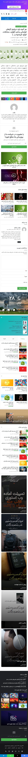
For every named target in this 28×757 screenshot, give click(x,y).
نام (26, 270)
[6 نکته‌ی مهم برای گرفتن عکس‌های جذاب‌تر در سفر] (5, 700)
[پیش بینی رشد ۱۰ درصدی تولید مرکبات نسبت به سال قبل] (5, 705)
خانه (25, 23)
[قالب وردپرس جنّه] (14, 14)
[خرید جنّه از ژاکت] (14, 18)
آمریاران (6, 745)
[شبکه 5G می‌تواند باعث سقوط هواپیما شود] (23, 695)
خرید (6, 748)
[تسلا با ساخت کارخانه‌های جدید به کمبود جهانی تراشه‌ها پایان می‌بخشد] (23, 369)
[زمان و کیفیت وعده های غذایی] (7, 196)
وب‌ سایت (25, 282)
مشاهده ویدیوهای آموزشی (14, 7)
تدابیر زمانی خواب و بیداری (22, 201)
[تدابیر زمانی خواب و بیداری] (21, 196)
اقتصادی (13, 748)
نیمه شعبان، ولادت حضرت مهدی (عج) (10, 361)
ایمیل (25, 276)
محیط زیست (18, 26)
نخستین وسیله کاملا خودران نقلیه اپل (7, 388)
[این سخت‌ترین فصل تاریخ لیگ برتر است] (5, 695)
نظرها (4, 339)
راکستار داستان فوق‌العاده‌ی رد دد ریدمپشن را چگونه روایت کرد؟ (11, 355)
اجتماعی (21, 23)
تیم (16, 748)
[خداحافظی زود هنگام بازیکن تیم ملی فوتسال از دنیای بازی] (23, 351)
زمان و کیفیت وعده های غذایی (7, 201)
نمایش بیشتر (14, 93)
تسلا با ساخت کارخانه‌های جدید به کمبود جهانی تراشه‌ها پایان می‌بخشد (10, 367)
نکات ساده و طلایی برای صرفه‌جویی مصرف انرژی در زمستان (22, 214)
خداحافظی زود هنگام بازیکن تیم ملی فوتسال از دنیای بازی (11, 349)
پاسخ (19, 242)
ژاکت (24, 40)
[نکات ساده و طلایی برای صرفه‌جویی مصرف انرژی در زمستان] (21, 208)
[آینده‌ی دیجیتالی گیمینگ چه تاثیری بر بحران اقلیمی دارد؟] (14, 705)
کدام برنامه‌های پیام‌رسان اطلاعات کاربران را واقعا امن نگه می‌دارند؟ (21, 389)
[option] (14, 416)
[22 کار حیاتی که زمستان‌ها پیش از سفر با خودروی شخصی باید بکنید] (7, 208)
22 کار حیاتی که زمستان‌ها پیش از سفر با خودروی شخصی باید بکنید (7, 214)
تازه (13, 339)
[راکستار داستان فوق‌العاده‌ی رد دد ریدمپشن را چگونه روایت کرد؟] (14, 700)
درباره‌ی (19, 748)
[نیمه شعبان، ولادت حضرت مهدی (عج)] (23, 363)
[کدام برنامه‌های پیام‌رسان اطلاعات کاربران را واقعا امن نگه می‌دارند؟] (21, 382)
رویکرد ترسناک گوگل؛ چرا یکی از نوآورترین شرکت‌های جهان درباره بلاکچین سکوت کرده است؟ (9, 469)
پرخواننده (23, 339)
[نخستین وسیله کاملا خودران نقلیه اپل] (7, 382)
